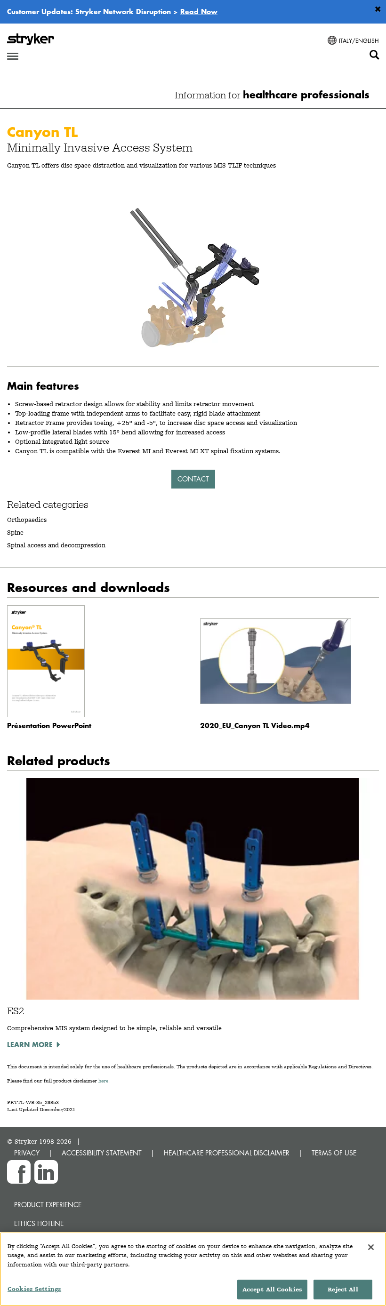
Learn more (30, 1044)
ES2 (15, 1011)
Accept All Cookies (272, 1289)
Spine (15, 532)
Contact (193, 478)
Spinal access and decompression (56, 545)
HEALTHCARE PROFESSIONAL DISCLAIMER (227, 1152)
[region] (193, 1269)
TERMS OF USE (334, 1152)
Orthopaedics (27, 519)
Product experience (47, 1204)
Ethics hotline (39, 1223)
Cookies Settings (34, 1288)
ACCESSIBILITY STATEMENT (102, 1152)
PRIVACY (27, 1152)
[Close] (371, 1247)
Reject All (343, 1289)
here (103, 1081)
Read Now (198, 11)
